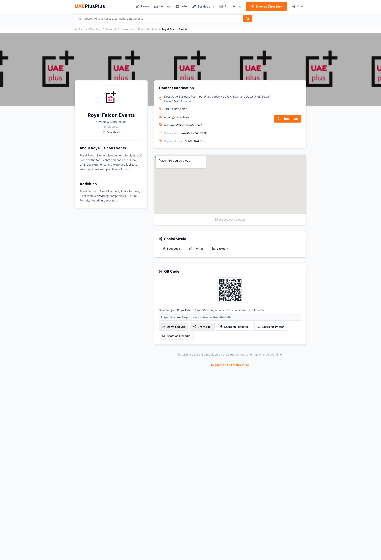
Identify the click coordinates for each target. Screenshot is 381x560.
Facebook (173, 248)
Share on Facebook (236, 326)
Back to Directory (90, 29)
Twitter (198, 248)
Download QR (176, 326)
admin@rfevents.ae (176, 117)
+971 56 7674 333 (193, 141)
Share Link (204, 326)
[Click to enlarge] (230, 290)
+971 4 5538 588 (175, 109)
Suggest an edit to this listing (230, 364)
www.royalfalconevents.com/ (183, 125)
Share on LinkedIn (178, 336)
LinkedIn (222, 248)
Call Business (287, 119)
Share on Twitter (273, 326)
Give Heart (113, 132)
